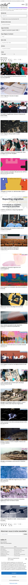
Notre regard (3, 549)
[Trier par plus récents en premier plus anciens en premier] (8, 54)
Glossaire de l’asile (17, 551)
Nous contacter (4, 542)
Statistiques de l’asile (5, 554)
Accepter (14, 573)
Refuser (14, 576)
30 (5, 60)
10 (1, 60)
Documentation (4, 550)
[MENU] (26, 5)
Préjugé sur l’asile (4, 553)
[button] (26, 559)
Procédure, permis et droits (19, 550)
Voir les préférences (14, 580)
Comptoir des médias (5, 551)
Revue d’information (18, 549)
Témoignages (17, 553)
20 (3, 60)
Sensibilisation (3, 555)
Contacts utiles (17, 555)
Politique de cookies (13, 583)
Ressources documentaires (19, 554)
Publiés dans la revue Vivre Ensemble (11, 19)
